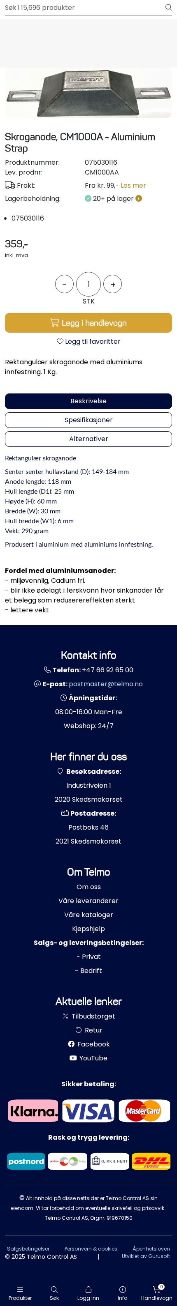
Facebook (93, 1044)
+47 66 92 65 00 (107, 670)
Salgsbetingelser (28, 1248)
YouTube (92, 1058)
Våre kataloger (88, 915)
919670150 (120, 1217)
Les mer (133, 185)
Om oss (89, 887)
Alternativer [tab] (88, 439)
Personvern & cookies (91, 1248)
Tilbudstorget (92, 1016)
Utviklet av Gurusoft (146, 1256)
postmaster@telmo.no (106, 684)
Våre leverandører (88, 901)
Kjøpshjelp (88, 929)
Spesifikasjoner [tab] (89, 420)
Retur (92, 1030)
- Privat (89, 956)
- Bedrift (88, 970)
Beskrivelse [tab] (88, 401)
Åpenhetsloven (151, 1248)
